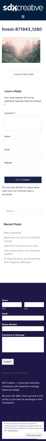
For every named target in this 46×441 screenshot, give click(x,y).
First (4, 309)
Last (26, 309)
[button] (21, 50)
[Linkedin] (37, 419)
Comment (10, 113)
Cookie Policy (13, 430)
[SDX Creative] (23, 7)
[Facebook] (8, 419)
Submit (8, 361)
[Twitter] (17, 419)
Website (8, 162)
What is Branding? (12, 232)
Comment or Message (14, 335)
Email (7, 149)
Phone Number (9, 324)
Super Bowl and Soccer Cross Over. (21, 245)
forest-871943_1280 (24, 74)
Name (7, 136)
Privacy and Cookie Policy (14, 373)
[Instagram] (27, 419)
